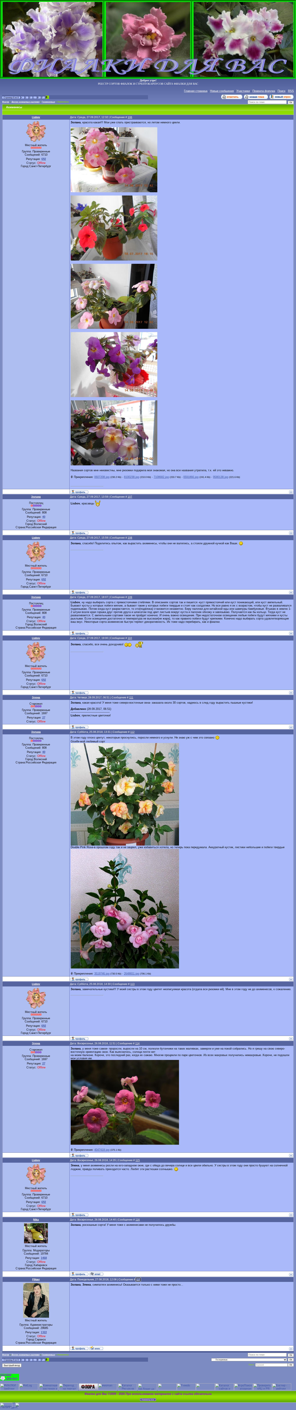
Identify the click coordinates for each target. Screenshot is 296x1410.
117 (138, 1279)
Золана (36, 496)
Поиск (281, 91)
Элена (36, 697)
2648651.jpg (131, 973)
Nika (36, 1219)
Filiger (36, 1279)
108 (130, 537)
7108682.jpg (161, 477)
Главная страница (195, 91)
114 (137, 1043)
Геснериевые (48, 102)
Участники (243, 91)
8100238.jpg (131, 477)
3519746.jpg (101, 973)
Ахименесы (63, 102)
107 (130, 496)
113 (132, 984)
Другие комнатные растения (25, 102)
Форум (5, 102)
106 (130, 117)
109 (130, 597)
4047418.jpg (101, 1149)
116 (137, 1219)
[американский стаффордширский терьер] (88, 1389)
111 (131, 697)
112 (132, 732)
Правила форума (263, 91)
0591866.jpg (190, 477)
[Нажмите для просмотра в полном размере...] (114, 191)
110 (130, 638)
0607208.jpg (101, 477)
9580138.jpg (220, 477)
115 (137, 1160)
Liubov (36, 117)
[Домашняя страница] (96, 1348)
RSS (291, 91)
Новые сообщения (222, 91)
